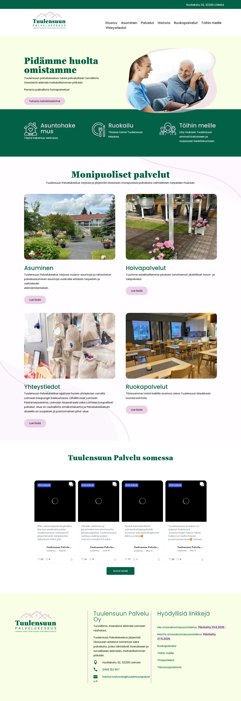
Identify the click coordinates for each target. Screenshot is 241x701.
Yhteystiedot (116, 28)
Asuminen (129, 23)
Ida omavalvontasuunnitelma (177, 627)
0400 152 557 (111, 669)
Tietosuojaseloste (169, 667)
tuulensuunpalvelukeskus (52, 550)
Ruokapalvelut (186, 23)
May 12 (149, 550)
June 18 (106, 550)
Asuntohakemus (57, 128)
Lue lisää (35, 300)
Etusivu (111, 23)
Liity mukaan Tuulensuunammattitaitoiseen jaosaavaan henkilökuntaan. (197, 136)
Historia (164, 23)
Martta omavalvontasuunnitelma (179, 634)
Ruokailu (120, 125)
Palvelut (147, 23)
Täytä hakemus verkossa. (41, 138)
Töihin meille (211, 23)
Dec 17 (193, 550)
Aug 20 (62, 550)
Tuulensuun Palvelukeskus (59, 547)
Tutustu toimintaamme (44, 101)
